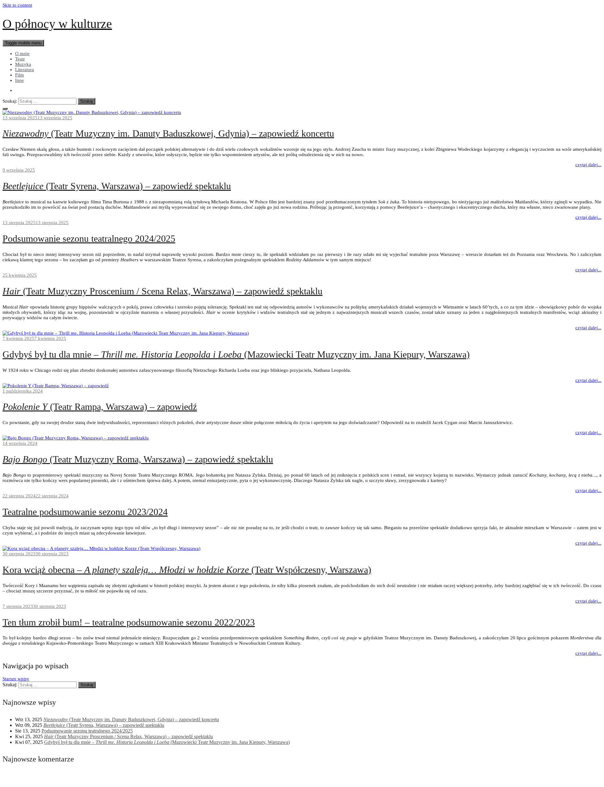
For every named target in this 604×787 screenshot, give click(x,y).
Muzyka (23, 64)
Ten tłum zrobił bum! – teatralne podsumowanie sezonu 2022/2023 (129, 622)
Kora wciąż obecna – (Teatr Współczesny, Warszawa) (187, 569)
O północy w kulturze (57, 24)
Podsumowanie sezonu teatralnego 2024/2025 (89, 238)
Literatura (24, 69)
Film (19, 74)
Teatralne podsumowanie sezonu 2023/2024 (85, 512)
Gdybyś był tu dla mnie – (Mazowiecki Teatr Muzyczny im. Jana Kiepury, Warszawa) (236, 354)
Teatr (20, 58)
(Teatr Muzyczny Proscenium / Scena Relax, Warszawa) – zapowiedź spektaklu (162, 291)
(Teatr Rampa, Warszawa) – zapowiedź (100, 406)
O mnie (22, 53)
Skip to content (17, 5)
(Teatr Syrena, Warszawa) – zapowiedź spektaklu (117, 186)
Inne (19, 80)
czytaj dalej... (588, 164)
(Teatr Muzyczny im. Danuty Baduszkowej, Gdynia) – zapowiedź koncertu (168, 133)
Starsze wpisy (16, 678)
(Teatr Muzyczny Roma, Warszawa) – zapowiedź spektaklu (138, 459)
